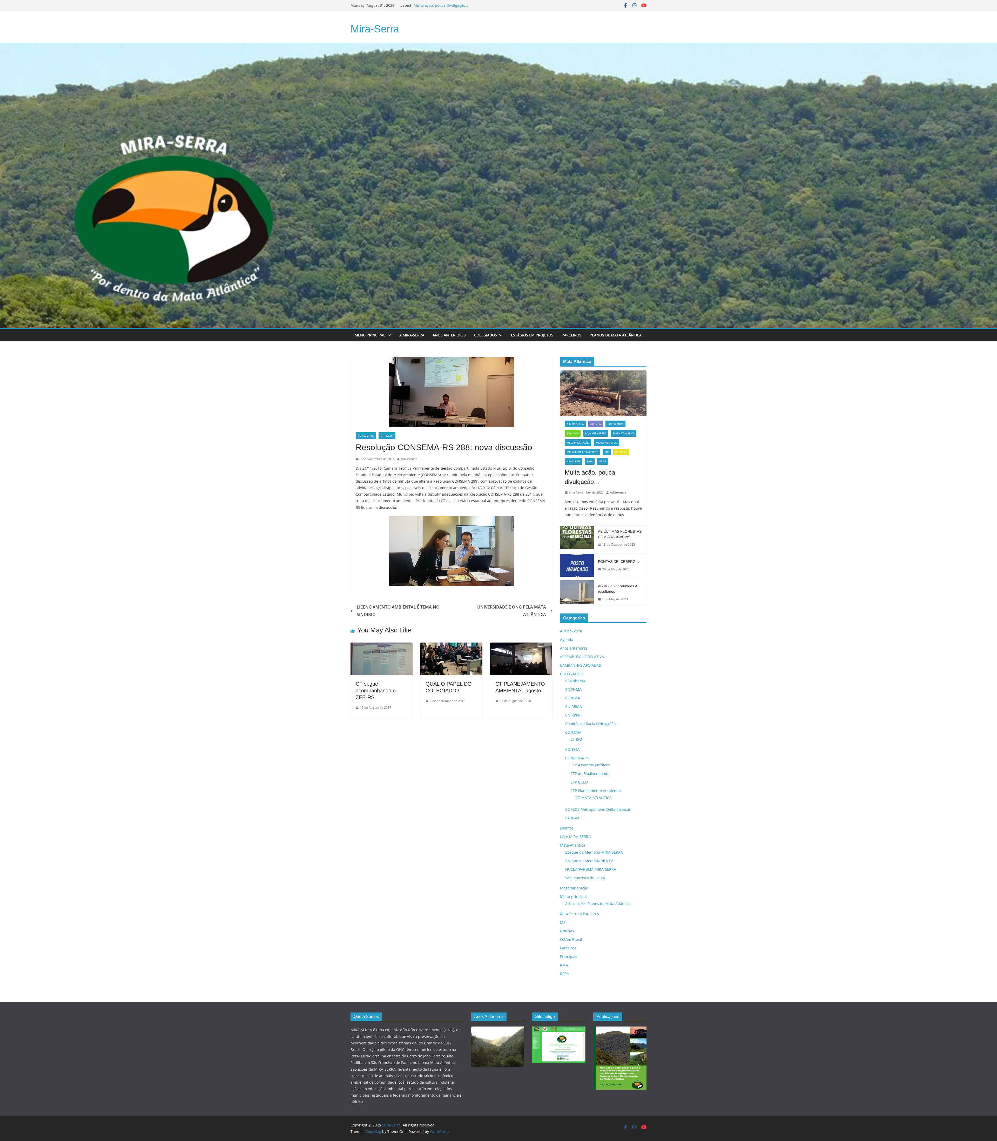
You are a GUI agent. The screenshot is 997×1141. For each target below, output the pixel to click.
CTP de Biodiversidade (589, 773)
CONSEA (572, 749)
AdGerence (409, 459)
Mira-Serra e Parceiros (582, 452)
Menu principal (370, 335)
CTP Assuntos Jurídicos (590, 764)
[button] (388, 335)
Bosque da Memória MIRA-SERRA (594, 852)
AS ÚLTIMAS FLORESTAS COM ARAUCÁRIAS (620, 534)
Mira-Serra (375, 29)
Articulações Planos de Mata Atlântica (598, 903)
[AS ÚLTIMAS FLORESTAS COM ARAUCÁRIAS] (577, 538)
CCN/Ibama (575, 680)
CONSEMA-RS (366, 435)
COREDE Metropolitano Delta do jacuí (597, 809)
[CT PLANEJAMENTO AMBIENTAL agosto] (521, 646)
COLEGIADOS (615, 424)
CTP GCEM (387, 435)
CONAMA (573, 732)
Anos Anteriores (449, 335)
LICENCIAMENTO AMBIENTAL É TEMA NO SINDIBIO (398, 610)
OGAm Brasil (571, 939)
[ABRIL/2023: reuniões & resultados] (577, 592)
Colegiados (485, 335)
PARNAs (572, 817)
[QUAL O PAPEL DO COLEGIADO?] (451, 646)
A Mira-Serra (411, 335)
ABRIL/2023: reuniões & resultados (617, 588)
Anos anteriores (574, 648)
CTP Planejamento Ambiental (595, 790)
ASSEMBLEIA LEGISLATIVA (582, 656)
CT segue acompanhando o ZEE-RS (376, 690)
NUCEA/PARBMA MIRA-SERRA (590, 869)
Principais (573, 461)
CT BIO (576, 739)
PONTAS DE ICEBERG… (618, 561)
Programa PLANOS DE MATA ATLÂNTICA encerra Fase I (461, 5)
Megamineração (578, 442)
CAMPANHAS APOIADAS (580, 665)
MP (607, 452)
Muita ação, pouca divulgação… (590, 477)
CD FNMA (573, 689)
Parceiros (571, 335)
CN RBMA (573, 706)
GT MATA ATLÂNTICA (594, 797)
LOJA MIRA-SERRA (595, 433)
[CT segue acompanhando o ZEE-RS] (382, 646)
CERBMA (572, 698)
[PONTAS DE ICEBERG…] (577, 565)
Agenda (595, 424)
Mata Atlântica (623, 433)
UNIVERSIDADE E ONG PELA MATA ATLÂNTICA (511, 610)
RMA (589, 461)
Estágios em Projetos (532, 335)
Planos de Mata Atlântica (616, 335)
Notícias (621, 452)
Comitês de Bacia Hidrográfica (591, 723)
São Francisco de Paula (585, 877)
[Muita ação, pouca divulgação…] (603, 393)
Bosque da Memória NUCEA (589, 860)
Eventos (572, 433)
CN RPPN (573, 715)
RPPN (602, 461)
